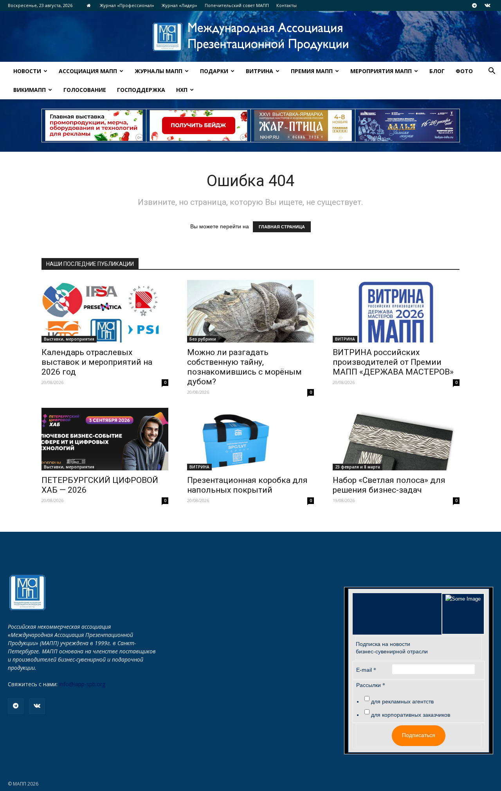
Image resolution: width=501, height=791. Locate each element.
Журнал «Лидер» (179, 5)
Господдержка (141, 89)
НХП (181, 89)
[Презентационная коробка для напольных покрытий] (250, 439)
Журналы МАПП (158, 71)
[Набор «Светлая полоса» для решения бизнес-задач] (396, 439)
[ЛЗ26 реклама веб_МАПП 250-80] (407, 125)
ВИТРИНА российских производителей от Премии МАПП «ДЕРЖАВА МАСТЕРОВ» (393, 362)
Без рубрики (202, 339)
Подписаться (418, 735)
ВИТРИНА (259, 71)
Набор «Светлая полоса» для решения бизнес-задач (389, 485)
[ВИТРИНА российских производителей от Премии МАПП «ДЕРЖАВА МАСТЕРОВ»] (396, 311)
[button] (491, 71)
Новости (27, 71)
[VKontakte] (487, 5)
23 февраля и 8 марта (357, 467)
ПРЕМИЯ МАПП (312, 71)
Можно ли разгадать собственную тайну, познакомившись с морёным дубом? (244, 367)
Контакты (286, 5)
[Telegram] (474, 5)
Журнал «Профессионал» (127, 5)
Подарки (214, 71)
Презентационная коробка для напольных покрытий (247, 485)
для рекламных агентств (402, 701)
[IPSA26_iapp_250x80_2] (198, 125)
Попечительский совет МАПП (237, 5)
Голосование (84, 89)
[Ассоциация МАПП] (250, 37)
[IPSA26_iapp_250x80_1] (94, 125)
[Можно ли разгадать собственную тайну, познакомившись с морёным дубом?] (250, 311)
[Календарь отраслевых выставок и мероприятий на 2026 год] (104, 311)
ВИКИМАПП (29, 89)
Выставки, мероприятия (69, 339)
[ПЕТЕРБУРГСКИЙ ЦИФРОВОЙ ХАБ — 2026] (104, 439)
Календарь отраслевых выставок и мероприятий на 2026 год (96, 362)
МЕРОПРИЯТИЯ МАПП (381, 71)
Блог (437, 71)
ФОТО (464, 71)
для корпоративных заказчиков (410, 715)
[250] (303, 125)
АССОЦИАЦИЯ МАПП (88, 71)
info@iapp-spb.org (82, 684)
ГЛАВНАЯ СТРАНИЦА (282, 226)
